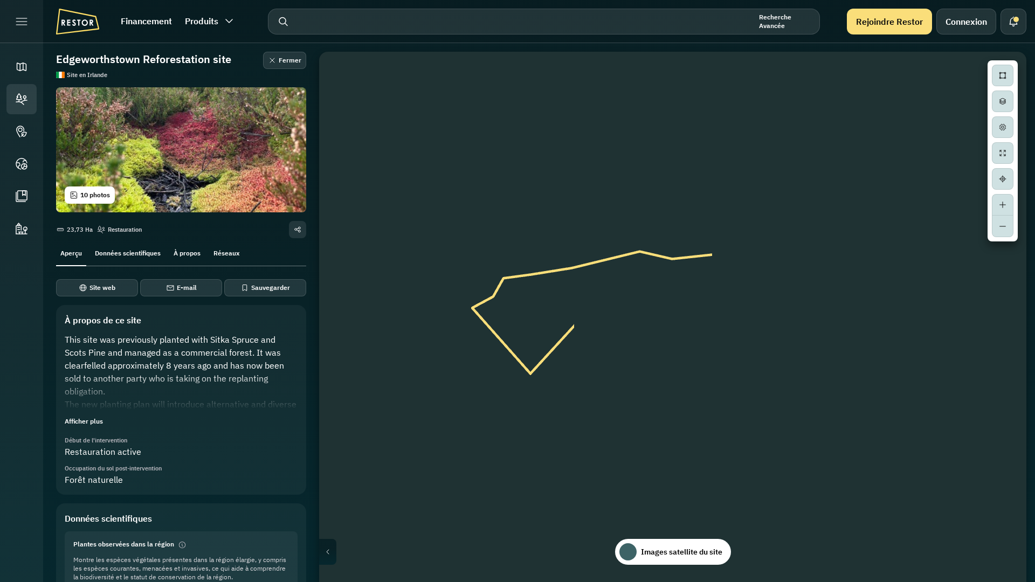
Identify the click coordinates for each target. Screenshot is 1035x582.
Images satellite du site (681, 552)
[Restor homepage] (77, 21)
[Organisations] (21, 228)
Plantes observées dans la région (123, 544)
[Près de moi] (1002, 179)
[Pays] (21, 164)
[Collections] (21, 196)
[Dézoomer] (1002, 226)
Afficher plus (84, 421)
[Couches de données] (1002, 101)
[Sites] (21, 99)
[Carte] (21, 67)
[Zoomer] (1002, 205)
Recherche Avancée (775, 21)
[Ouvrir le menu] (21, 21)
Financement (146, 21)
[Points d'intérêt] (21, 131)
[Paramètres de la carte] (1002, 127)
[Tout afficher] (1002, 153)
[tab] (71, 252)
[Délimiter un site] (1002, 75)
